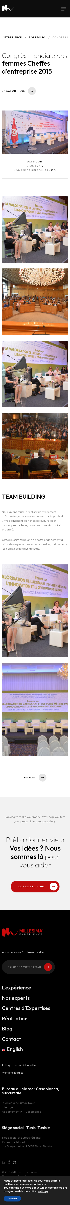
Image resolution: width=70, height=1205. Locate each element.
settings (43, 1191)
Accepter (12, 1198)
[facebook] (9, 1162)
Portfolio (37, 37)
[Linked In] (3, 1162)
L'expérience (12, 37)
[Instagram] (14, 1162)
